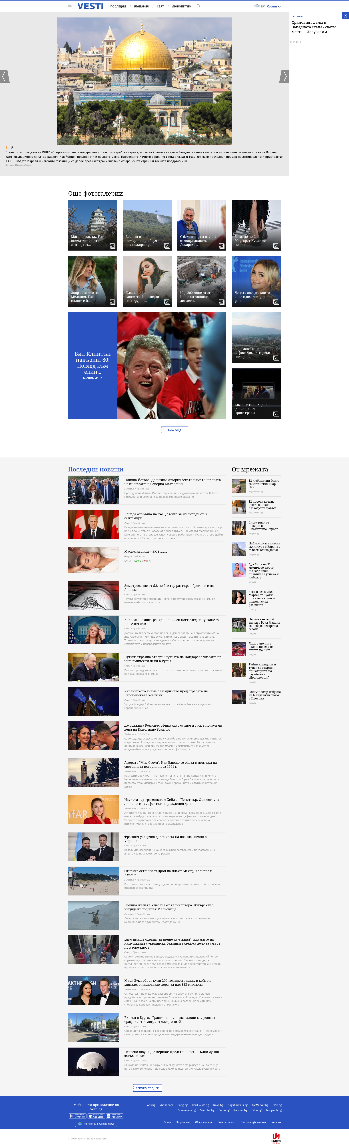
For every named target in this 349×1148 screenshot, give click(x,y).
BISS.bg (277, 1105)
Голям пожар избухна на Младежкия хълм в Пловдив (265, 695)
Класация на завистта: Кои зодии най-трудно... (142, 296)
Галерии (297, 16)
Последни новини (95, 469)
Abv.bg (151, 1105)
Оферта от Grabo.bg (134, 556)
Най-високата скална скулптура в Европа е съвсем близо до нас (264, 546)
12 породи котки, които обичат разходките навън (262, 504)
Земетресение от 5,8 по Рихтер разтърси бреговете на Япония (169, 587)
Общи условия (203, 1122)
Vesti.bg (90, 6)
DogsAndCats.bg (238, 1105)
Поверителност (227, 1122)
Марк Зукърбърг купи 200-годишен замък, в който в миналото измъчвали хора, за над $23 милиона (167, 982)
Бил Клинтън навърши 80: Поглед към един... (93, 362)
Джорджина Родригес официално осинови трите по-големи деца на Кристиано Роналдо (173, 727)
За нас (167, 1122)
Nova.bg (218, 1105)
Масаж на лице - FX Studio (145, 551)
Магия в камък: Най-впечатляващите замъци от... (88, 240)
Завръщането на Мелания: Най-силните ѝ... (85, 296)
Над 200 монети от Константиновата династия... (195, 296)
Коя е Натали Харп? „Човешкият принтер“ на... (251, 409)
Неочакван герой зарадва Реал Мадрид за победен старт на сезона (264, 624)
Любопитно (181, 6)
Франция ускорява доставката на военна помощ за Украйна (166, 838)
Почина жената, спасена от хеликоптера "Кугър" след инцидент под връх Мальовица (168, 907)
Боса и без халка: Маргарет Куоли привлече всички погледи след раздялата (262, 598)
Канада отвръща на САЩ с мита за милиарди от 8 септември (165, 516)
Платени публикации (253, 1122)
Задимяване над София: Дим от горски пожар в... (252, 352)
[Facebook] (281, 1126)
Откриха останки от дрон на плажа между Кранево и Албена (168, 873)
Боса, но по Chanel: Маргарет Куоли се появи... (250, 240)
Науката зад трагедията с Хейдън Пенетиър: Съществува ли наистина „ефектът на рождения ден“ (171, 801)
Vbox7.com (166, 1105)
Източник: (9, 165)
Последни (118, 6)
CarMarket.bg (260, 1105)
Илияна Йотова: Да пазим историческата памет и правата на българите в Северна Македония (172, 482)
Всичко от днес (147, 1088)
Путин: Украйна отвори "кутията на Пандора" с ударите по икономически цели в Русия (172, 659)
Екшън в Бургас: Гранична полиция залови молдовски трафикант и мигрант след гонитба (169, 1019)
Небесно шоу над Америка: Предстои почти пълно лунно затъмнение (171, 1054)
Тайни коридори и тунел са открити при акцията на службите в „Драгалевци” (262, 670)
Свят (160, 6)
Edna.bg (257, 1110)
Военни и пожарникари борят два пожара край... (142, 240)
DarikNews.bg (200, 1105)
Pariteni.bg (240, 1110)
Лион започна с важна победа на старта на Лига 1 (261, 646)
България (141, 6)
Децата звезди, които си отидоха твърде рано (252, 296)
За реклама (183, 1122)
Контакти (276, 1122)
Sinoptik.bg (207, 1110)
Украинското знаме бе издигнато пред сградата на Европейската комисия (166, 693)
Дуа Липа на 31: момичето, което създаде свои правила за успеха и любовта (264, 570)
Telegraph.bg (274, 1110)
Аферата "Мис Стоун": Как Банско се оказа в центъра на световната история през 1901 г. (170, 764)
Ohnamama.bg (187, 1110)
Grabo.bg (224, 1110)
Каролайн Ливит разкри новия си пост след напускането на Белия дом (171, 622)
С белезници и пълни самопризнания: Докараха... (198, 240)
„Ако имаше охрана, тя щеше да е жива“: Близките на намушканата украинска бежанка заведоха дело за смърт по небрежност (172, 943)
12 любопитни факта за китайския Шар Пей (264, 484)
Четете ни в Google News (99, 1123)
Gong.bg (182, 1105)
